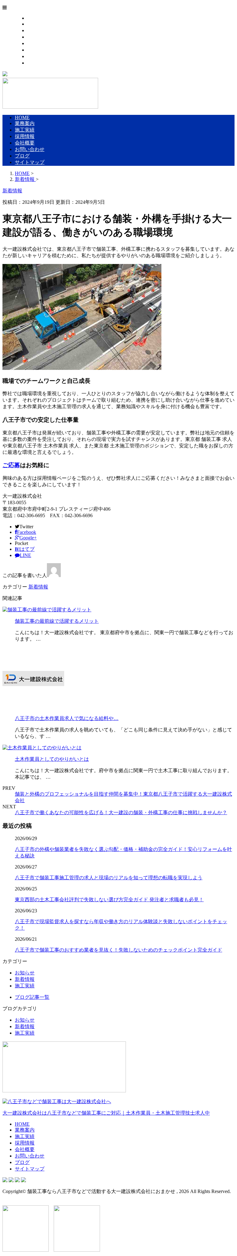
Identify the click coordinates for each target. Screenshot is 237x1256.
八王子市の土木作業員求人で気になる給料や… (66, 718)
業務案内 (37, 24)
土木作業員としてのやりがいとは (52, 759)
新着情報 (38, 586)
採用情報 (37, 37)
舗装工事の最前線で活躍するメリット (57, 621)
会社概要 (37, 43)
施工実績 (37, 30)
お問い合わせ (42, 49)
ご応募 (11, 465)
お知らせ (25, 972)
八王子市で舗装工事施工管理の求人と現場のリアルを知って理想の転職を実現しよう (108, 877)
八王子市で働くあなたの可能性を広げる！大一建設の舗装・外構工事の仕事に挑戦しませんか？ (121, 812)
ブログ (34, 56)
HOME (34, 18)
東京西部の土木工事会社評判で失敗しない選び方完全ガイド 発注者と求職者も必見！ (109, 899)
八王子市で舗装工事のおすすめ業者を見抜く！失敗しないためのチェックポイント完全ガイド (118, 949)
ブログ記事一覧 (32, 997)
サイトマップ (42, 62)
